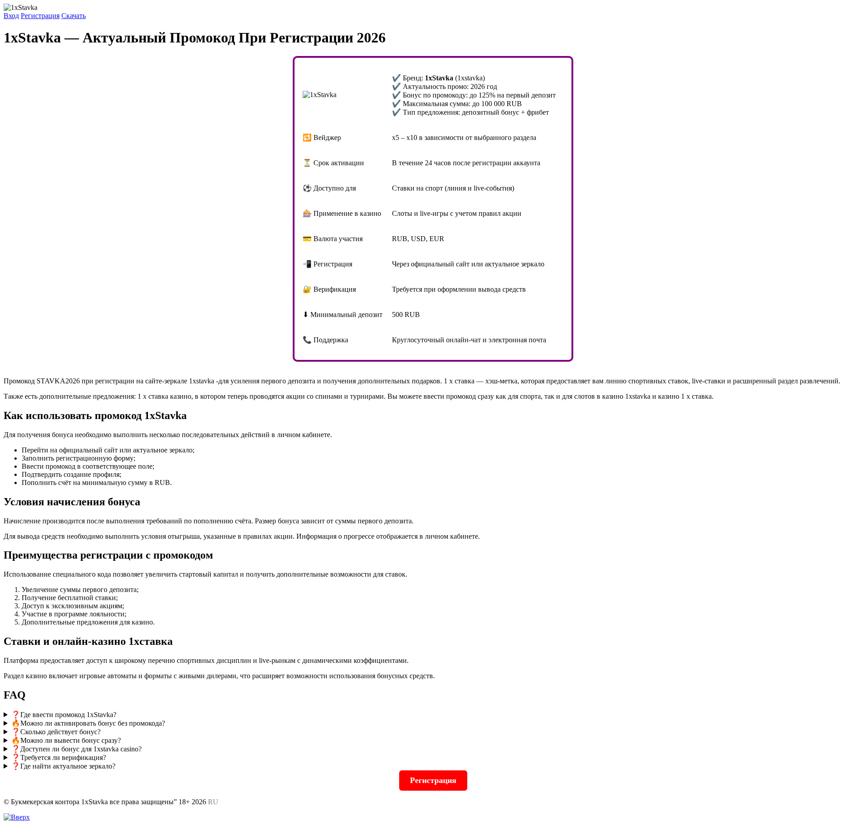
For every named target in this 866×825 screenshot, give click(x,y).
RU (213, 802)
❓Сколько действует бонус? (56, 732)
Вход (11, 15)
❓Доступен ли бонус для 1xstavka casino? (76, 749)
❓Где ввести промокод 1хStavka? (63, 714)
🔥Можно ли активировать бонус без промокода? (88, 723)
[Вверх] (17, 817)
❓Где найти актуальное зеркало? (63, 766)
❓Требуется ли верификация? (58, 757)
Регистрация (40, 15)
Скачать (73, 15)
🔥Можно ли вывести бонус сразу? (66, 740)
